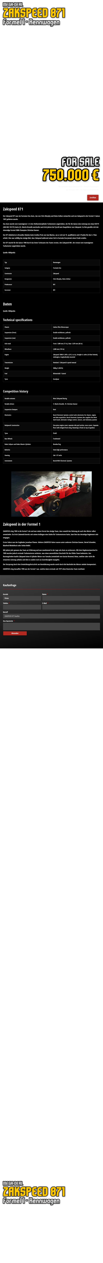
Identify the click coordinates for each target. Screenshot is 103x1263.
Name (44, 594)
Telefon (5, 603)
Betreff (5, 612)
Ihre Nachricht (8, 621)
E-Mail (44, 603)
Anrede (5, 594)
